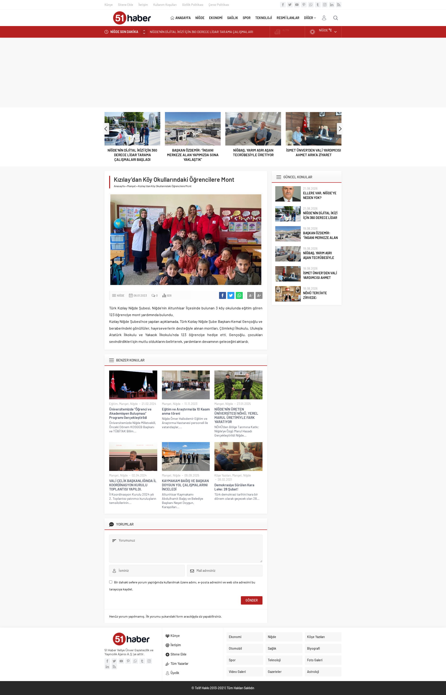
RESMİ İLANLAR (288, 18)
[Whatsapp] (311, 4)
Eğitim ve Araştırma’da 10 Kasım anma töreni (186, 411)
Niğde (120, 295)
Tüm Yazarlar (179, 663)
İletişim (143, 5)
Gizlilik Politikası (192, 5)
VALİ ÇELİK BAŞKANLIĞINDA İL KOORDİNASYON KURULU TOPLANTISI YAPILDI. (133, 485)
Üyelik (175, 673)
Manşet (131, 186)
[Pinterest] (304, 4)
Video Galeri (237, 672)
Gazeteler (275, 672)
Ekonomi (235, 637)
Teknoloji (274, 660)
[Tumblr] (318, 4)
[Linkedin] (331, 4)
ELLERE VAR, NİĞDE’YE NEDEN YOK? (319, 195)
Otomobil (235, 648)
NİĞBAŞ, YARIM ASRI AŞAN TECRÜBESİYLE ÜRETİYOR (253, 152)
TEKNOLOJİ (263, 18)
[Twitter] (290, 4)
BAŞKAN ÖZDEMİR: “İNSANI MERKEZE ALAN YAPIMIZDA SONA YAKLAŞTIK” (193, 155)
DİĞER (308, 18)
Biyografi (313, 648)
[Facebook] (283, 4)
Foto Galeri (314, 660)
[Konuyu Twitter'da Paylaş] (230, 295)
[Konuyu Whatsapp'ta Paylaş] (239, 295)
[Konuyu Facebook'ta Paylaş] (222, 295)
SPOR (247, 18)
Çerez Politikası (219, 5)
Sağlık (272, 648)
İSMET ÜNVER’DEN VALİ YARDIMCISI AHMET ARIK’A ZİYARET (313, 152)
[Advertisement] (223, 72)
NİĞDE (199, 18)
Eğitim (113, 404)
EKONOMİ (216, 18)
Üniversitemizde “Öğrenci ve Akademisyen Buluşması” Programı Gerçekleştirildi (130, 413)
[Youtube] (297, 4)
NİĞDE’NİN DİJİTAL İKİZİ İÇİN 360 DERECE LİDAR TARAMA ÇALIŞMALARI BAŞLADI (132, 155)
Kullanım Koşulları (165, 5)
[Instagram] (325, 4)
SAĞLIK (232, 18)
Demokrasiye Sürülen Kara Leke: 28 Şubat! (234, 487)
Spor (232, 660)
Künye (109, 5)
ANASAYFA (183, 18)
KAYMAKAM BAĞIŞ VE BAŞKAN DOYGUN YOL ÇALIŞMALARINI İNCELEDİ (185, 485)
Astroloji (313, 672)
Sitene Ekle (125, 5)
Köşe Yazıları (222, 475)
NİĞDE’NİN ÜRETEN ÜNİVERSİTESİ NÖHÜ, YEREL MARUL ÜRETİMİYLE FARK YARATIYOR (236, 415)
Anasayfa (119, 186)
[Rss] (338, 4)
